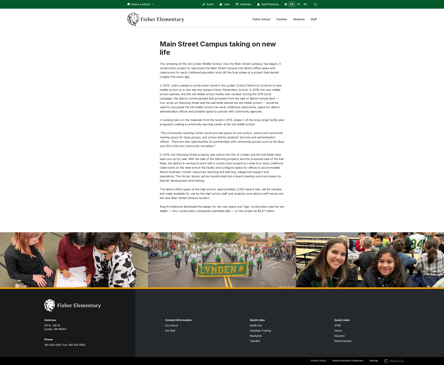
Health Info (256, 325)
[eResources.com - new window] (394, 360)
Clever (338, 330)
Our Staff (170, 330)
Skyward (339, 335)
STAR (337, 325)
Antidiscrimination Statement (347, 360)
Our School (171, 325)
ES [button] (298, 4)
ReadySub (256, 335)
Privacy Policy (318, 360)
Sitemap (373, 360)
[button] (315, 4)
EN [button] (291, 4)
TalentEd (255, 341)
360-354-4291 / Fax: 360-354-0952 (64, 344)
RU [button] (305, 4)
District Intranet (342, 341)
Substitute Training (260, 330)
